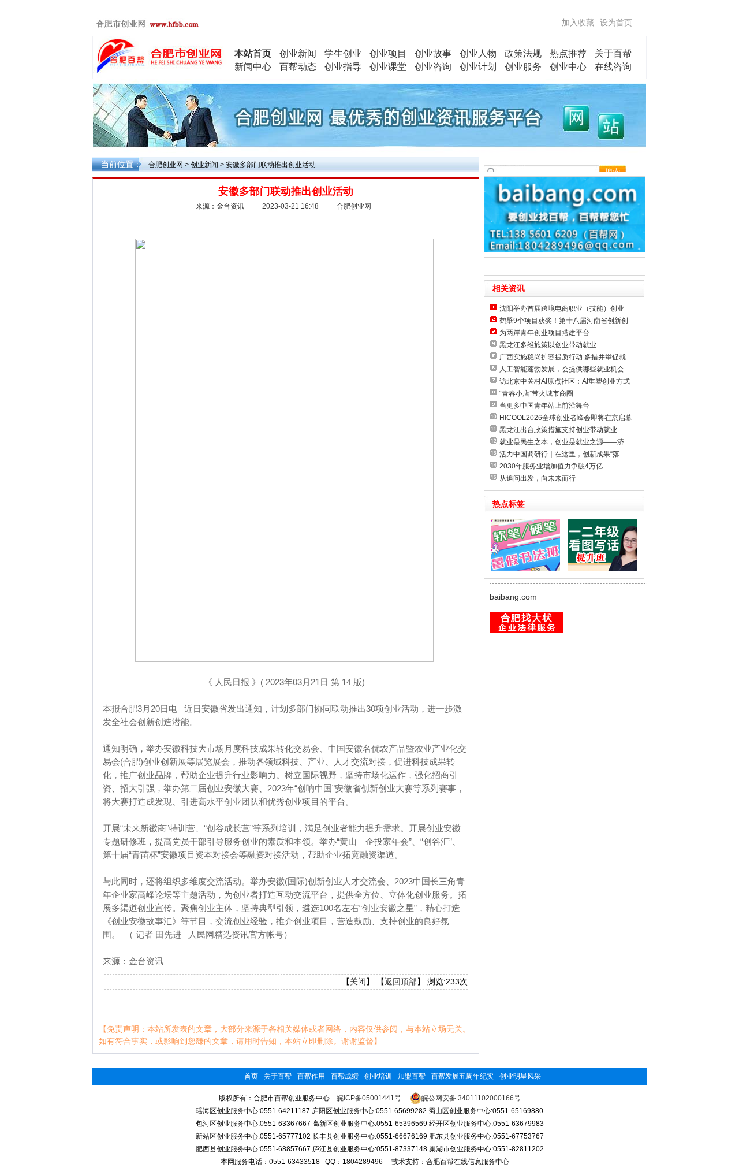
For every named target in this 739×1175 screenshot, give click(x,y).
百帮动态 (297, 67)
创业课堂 (388, 67)
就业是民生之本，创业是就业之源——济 (561, 442)
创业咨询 (433, 67)
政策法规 (523, 53)
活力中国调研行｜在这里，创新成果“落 (559, 454)
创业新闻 (297, 53)
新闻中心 (252, 67)
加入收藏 (578, 22)
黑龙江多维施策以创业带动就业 (547, 345)
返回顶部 (401, 981)
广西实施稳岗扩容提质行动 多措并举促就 (562, 357)
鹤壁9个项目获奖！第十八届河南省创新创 (563, 321)
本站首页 (252, 53)
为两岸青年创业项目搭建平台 (544, 333)
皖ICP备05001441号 (369, 1098)
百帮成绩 (345, 1076)
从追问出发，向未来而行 (537, 478)
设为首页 (616, 22)
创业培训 (378, 1076)
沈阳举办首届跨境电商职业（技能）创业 (561, 308)
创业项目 (388, 53)
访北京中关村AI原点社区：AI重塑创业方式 (564, 381)
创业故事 (433, 53)
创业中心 (568, 67)
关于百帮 (613, 53)
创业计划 (478, 67)
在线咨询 (613, 67)
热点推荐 (568, 53)
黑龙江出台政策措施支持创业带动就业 (558, 430)
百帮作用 (311, 1076)
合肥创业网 (165, 165)
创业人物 (478, 53)
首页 (251, 1076)
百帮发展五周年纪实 (462, 1076)
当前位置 (117, 164)
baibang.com (513, 596)
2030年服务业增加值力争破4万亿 (551, 466)
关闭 (358, 981)
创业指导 (342, 67)
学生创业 (342, 53)
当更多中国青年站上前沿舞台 (544, 405)
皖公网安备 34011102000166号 (471, 1098)
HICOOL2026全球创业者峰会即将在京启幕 (565, 418)
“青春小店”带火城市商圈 (536, 393)
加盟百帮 (412, 1076)
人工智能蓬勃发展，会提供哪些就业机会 (561, 369)
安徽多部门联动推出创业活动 (271, 165)
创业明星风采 (520, 1076)
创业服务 (523, 67)
